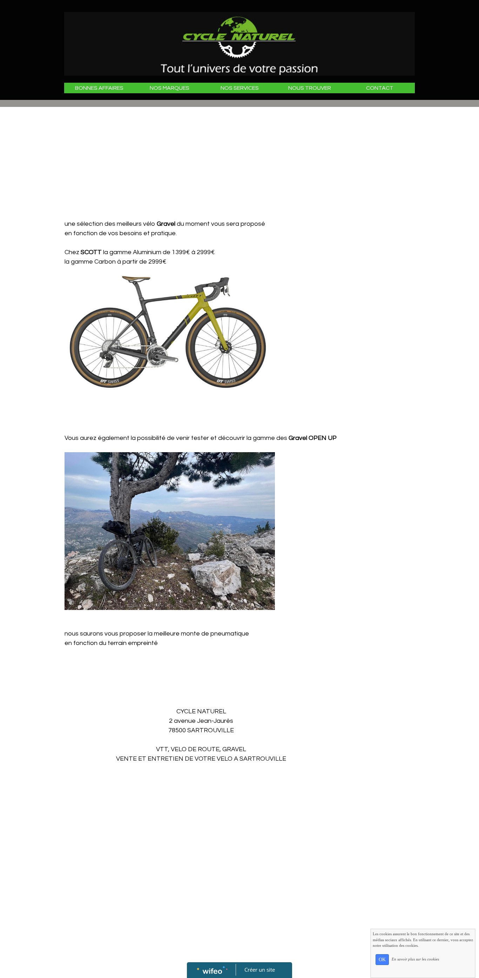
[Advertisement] (201, 166)
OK (382, 959)
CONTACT (379, 88)
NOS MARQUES (169, 88)
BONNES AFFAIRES (99, 88)
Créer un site (259, 969)
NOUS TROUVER (309, 88)
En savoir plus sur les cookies (415, 959)
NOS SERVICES (240, 88)
